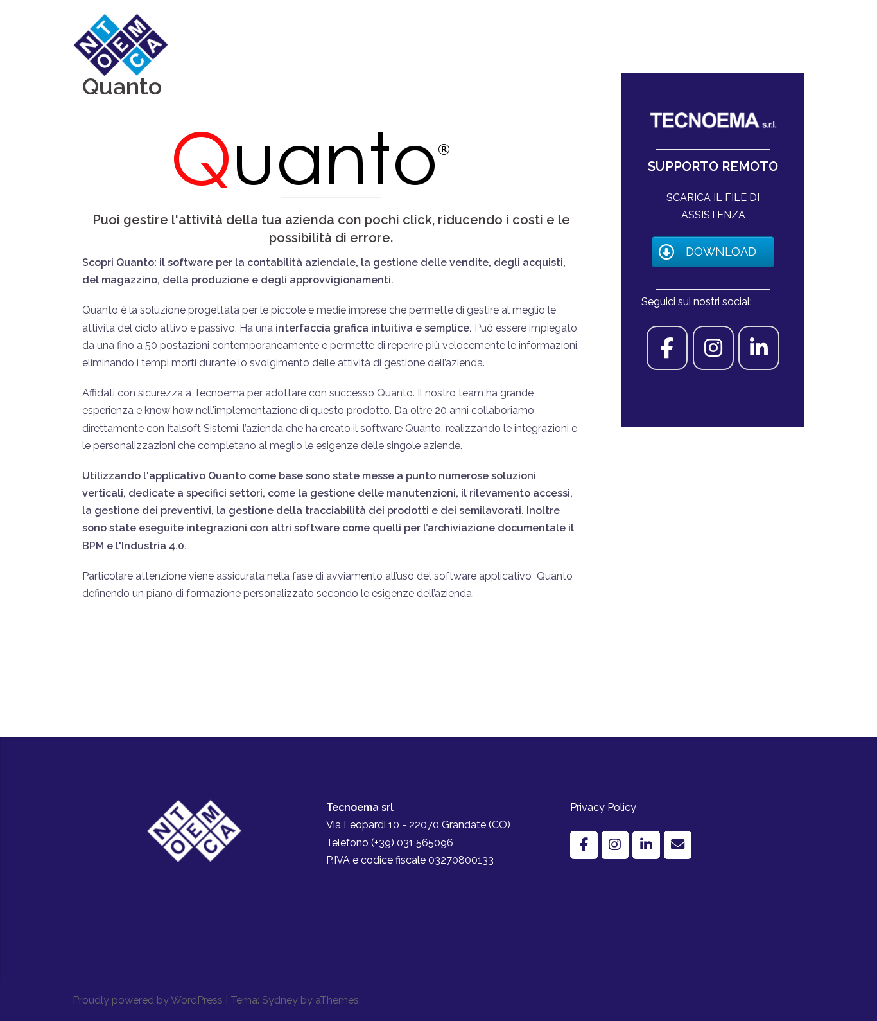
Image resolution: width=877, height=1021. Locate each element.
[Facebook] (584, 845)
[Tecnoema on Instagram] (713, 348)
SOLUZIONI (595, 44)
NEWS (721, 44)
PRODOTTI (530, 44)
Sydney (280, 1000)
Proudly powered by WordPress (148, 1000)
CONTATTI (773, 44)
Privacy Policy (603, 807)
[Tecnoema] (121, 44)
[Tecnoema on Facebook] (667, 348)
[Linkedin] (646, 845)
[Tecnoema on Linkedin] (758, 348)
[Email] (677, 845)
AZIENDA (472, 44)
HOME (421, 44)
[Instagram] (615, 845)
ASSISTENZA (663, 44)
